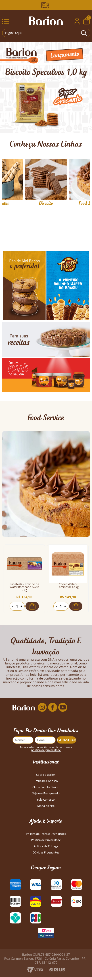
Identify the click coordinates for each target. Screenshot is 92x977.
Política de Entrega (46, 846)
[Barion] (46, 20)
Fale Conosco (46, 799)
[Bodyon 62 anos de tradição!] (46, 5)
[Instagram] (42, 707)
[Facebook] (52, 707)
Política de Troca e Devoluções (46, 833)
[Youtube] (62, 707)
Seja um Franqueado (46, 793)
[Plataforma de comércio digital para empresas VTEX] (35, 971)
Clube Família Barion (45, 787)
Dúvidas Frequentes (46, 852)
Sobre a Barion (46, 774)
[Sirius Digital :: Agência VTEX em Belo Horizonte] (57, 970)
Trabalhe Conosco (46, 781)
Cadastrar (66, 740)
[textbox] (46, 33)
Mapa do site (45, 805)
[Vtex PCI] (46, 934)
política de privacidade (46, 750)
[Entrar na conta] (77, 22)
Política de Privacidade (46, 840)
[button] (33, 129)
